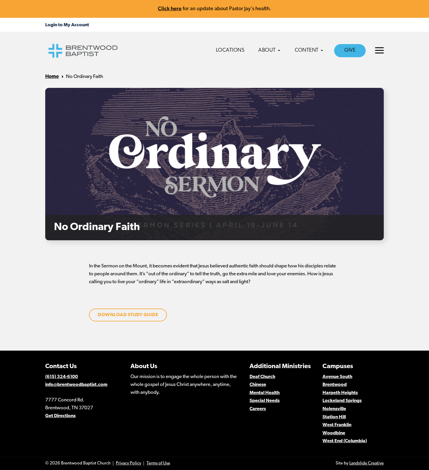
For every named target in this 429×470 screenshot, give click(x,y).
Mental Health (265, 393)
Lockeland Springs (342, 400)
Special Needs (265, 400)
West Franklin (336, 425)
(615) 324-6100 (61, 377)
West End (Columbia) (344, 441)
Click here (170, 8)
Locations (230, 50)
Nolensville (334, 409)
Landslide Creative (366, 463)
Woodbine (333, 433)
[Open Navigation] (379, 50)
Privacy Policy (128, 463)
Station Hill (334, 417)
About (267, 50)
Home (52, 76)
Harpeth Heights (340, 393)
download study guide (128, 315)
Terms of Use (158, 463)
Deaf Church (262, 377)
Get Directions (60, 416)
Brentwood (334, 384)
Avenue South (337, 377)
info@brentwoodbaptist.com (76, 384)
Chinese (258, 384)
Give (349, 50)
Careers (258, 409)
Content (307, 50)
